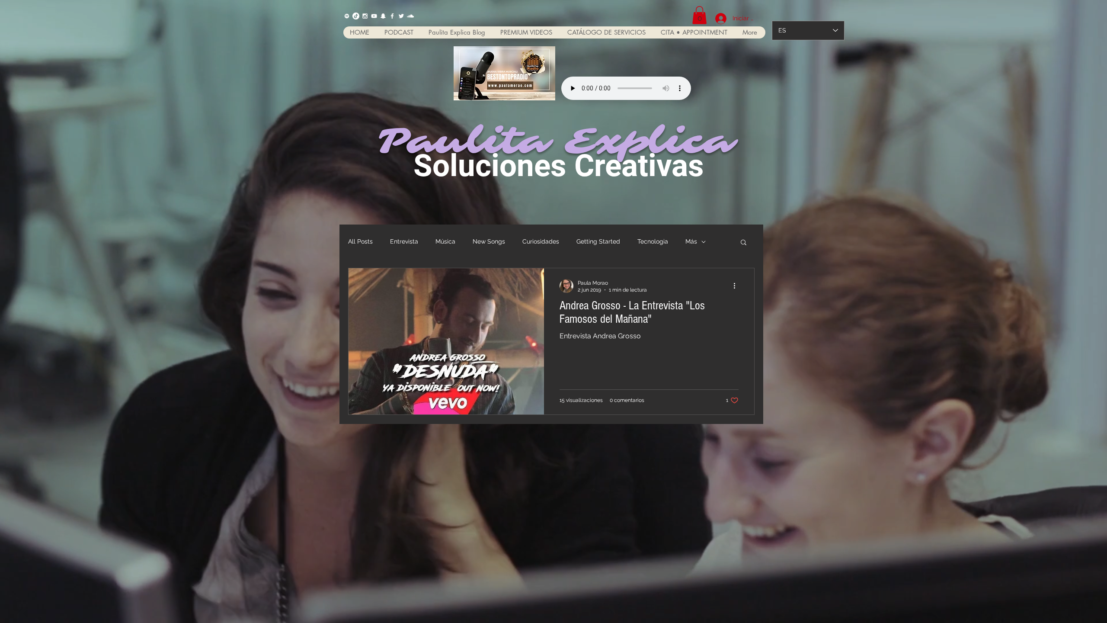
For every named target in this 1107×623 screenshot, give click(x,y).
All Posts (360, 241)
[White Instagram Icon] (365, 16)
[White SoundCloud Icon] (410, 16)
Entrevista (404, 241)
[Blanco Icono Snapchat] (383, 16)
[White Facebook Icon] (392, 16)
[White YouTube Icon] (374, 16)
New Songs (489, 241)
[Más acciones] (737, 286)
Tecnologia (652, 241)
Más (691, 241)
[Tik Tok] (355, 16)
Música (445, 241)
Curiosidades (540, 241)
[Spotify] (346, 16)
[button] (699, 15)
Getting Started (598, 241)
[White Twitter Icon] (401, 16)
